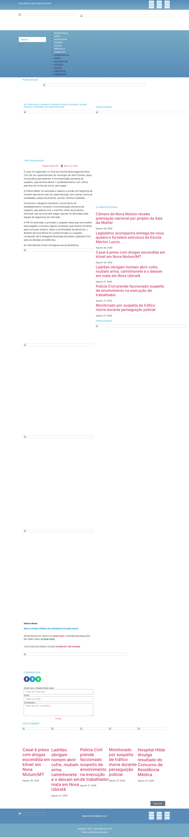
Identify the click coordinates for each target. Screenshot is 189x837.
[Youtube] (167, 4)
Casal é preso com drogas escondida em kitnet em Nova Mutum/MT (130, 254)
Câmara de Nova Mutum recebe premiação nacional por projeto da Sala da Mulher (129, 218)
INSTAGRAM (74, 646)
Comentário (29, 703)
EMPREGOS (59, 49)
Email (26, 695)
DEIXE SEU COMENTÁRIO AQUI (39, 688)
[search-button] (21, 44)
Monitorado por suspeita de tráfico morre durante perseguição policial (125, 307)
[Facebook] (151, 4)
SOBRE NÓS (59, 52)
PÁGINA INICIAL (61, 33)
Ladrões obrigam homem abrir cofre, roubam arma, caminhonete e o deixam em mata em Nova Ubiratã (129, 271)
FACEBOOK (61, 646)
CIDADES (58, 42)
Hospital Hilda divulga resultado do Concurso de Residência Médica (151, 762)
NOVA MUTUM (60, 39)
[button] (27, 679)
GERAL (57, 36)
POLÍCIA (57, 46)
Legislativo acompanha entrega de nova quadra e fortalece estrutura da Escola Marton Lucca (130, 237)
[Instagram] (159, 4)
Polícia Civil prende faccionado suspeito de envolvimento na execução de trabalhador (130, 290)
